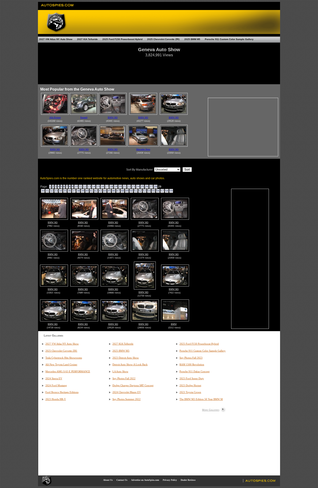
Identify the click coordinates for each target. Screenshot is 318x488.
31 (47, 190)
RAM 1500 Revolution (191, 364)
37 (73, 190)
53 (144, 190)
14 (93, 186)
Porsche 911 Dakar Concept (194, 371)
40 (87, 190)
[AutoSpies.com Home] (57, 8)
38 (78, 190)
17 (106, 186)
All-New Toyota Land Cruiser (61, 364)
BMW (174, 324)
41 (91, 190)
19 (115, 186)
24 (137, 186)
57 (162, 190)
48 (122, 190)
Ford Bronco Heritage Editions (61, 392)
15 (98, 186)
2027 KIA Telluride (87, 39)
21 (124, 186)
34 (60, 190)
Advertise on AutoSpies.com (145, 480)
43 (100, 190)
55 (153, 190)
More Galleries (210, 409)
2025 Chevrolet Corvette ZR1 (163, 39)
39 (82, 190)
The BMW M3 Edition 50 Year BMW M (201, 399)
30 (42, 190)
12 (84, 186)
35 (65, 190)
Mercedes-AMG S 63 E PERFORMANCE (67, 371)
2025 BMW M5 (192, 39)
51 (135, 190)
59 (171, 190)
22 (129, 186)
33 (56, 190)
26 (146, 186)
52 (140, 190)
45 (109, 190)
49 (127, 190)
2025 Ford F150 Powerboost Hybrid (122, 39)
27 (151, 186)
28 (155, 186)
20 (120, 186)
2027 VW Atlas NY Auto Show (55, 39)
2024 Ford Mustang (56, 385)
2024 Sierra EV (53, 378)
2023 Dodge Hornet (190, 385)
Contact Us (121, 480)
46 (113, 190)
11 (80, 186)
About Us (108, 480)
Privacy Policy (170, 480)
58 (166, 190)
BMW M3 (53, 222)
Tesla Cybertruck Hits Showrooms (63, 358)
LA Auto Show (120, 371)
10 (76, 186)
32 (51, 190)
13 (89, 186)
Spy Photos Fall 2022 (123, 378)
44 (104, 190)
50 (131, 190)
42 (96, 190)
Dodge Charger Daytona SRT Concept (132, 385)
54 (149, 190)
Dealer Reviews (188, 480)
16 (102, 186)
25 (142, 186)
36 (69, 190)
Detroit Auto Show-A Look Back (130, 364)
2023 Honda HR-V (55, 399)
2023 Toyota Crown (190, 392)
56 (157, 190)
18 (111, 186)
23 (133, 186)
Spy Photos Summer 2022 (126, 399)
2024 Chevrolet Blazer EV (126, 392)
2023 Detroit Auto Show (125, 358)
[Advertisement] (159, 68)
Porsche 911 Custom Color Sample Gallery (229, 39)
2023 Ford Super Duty (191, 378)
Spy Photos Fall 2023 (191, 358)
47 (118, 190)
